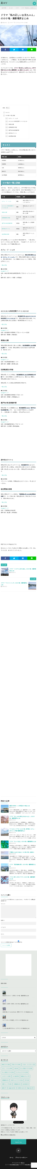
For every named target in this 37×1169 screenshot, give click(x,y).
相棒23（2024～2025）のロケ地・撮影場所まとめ (15, 1003)
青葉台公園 (10, 124)
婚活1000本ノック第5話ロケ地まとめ (19, 805)
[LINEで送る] (31, 49)
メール (3, 927)
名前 (2, 920)
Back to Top (18, 1142)
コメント (3, 903)
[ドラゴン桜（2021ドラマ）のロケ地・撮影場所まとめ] (5, 880)
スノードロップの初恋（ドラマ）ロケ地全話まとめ (15, 1020)
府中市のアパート (11, 133)
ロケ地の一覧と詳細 (9, 115)
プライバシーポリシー (21, 1157)
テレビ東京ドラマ (8, 1072)
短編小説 (12, 1088)
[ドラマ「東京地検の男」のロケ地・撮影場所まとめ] (5, 867)
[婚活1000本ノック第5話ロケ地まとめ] (5, 809)
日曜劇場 (5, 1080)
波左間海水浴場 (11, 136)
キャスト (7, 112)
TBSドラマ (16, 1064)
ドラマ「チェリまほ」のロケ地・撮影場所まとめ (22, 841)
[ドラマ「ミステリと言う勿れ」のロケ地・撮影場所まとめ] (5, 572)
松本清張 (26, 1084)
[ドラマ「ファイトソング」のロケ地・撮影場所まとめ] (32, 586)
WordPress (28, 1164)
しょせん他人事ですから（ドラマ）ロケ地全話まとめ (16, 1028)
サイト (2, 934)
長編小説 (30, 1088)
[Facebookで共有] (5, 49)
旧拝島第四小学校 (11, 127)
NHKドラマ (6, 1064)
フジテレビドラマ (19, 22)
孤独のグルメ (25, 1076)
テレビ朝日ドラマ (26, 1068)
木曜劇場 (17, 1084)
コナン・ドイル (7, 1068)
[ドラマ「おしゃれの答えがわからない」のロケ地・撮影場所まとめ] (5, 819)
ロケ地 (25, 22)
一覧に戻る (4, 265)
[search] (35, 1037)
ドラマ (11, 22)
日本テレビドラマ (17, 1080)
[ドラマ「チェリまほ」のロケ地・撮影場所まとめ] (5, 844)
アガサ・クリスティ (28, 1064)
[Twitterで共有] (14, 49)
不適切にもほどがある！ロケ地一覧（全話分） (22, 852)
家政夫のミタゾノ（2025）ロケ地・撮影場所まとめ (16, 995)
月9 (27, 1080)
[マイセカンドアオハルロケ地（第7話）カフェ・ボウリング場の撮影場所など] (5, 832)
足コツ (4, 3)
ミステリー (6, 1076)
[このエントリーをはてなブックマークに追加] (22, 49)
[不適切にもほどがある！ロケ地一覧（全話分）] (5, 855)
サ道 (16, 1068)
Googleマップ (4, 271)
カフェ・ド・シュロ (12, 118)
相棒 (4, 1088)
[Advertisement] (18, 89)
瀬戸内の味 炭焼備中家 (12, 130)
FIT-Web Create (14, 1164)
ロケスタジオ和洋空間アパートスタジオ (16, 121)
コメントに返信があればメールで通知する (11, 942)
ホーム (11, 1157)
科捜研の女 (21, 1088)
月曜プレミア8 (7, 1084)
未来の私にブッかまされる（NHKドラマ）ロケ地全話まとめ (18, 1012)
